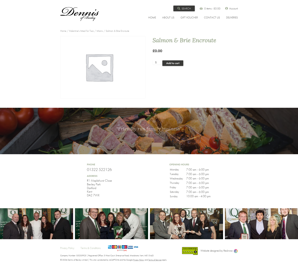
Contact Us (212, 17)
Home (152, 17)
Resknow (228, 250)
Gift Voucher (189, 17)
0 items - (212, 8)
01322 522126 (99, 170)
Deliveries (232, 17)
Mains (100, 31)
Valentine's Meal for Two (81, 31)
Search (186, 8)
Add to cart (172, 63)
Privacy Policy (67, 248)
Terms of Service (155, 259)
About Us (168, 17)
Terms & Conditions (91, 248)
